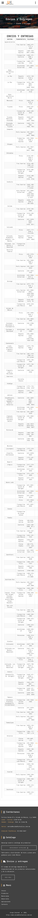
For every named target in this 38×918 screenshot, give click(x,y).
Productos (4, 893)
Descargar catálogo (18, 848)
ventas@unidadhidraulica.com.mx (18, 826)
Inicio (9, 23)
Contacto (4, 904)
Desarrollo (5, 899)
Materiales (5, 896)
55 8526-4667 (21, 831)
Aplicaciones (5, 901)
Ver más (8, 877)
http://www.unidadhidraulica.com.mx (19, 915)
